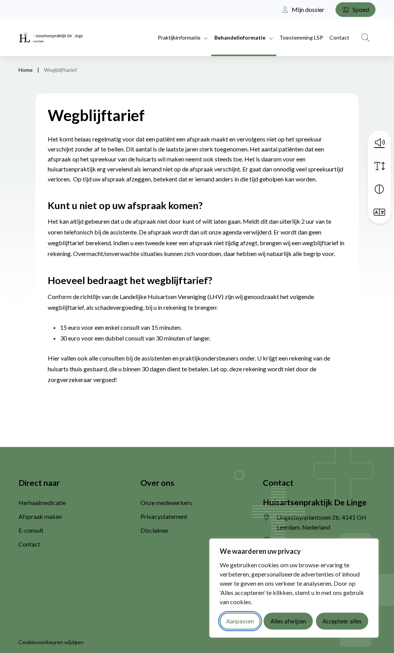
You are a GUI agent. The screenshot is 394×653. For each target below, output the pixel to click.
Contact (339, 37)
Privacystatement (163, 516)
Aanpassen (240, 621)
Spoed (360, 9)
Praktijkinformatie (179, 37)
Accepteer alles (342, 621)
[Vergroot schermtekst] (379, 166)
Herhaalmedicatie (42, 502)
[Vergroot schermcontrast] (379, 189)
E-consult (30, 530)
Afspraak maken (40, 516)
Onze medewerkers (166, 502)
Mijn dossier (307, 9)
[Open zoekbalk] (366, 38)
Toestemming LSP (301, 37)
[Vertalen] (379, 212)
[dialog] (294, 588)
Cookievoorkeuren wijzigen (50, 642)
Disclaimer (154, 530)
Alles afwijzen (288, 621)
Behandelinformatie (239, 37)
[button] (379, 142)
